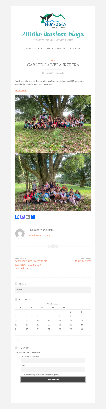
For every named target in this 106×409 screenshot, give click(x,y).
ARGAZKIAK (21, 90)
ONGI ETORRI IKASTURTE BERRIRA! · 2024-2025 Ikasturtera (31, 263)
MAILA (29, 49)
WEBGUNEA (75, 49)
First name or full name (30, 357)
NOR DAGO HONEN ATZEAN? (51, 49)
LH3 (53, 60)
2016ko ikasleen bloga (53, 34)
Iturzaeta (60, 73)
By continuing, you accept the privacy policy (41, 374)
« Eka (17, 340)
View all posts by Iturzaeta (39, 235)
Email (23, 366)
